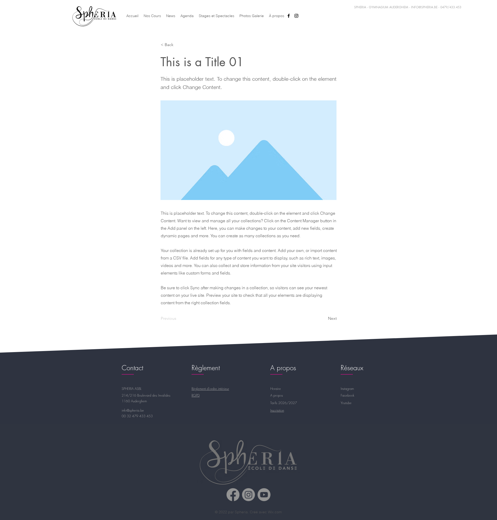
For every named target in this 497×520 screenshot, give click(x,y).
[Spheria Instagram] (248, 494)
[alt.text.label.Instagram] (296, 15)
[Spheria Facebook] (232, 494)
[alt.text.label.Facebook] (288, 15)
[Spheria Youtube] (264, 494)
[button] (178, 45)
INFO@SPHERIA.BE (424, 7)
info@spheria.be (133, 410)
